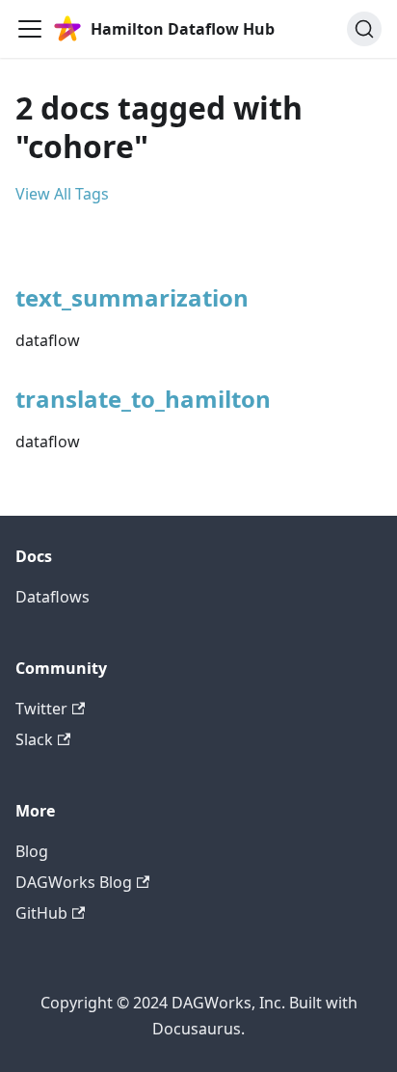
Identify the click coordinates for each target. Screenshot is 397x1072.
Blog (31, 851)
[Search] (364, 29)
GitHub (41, 913)
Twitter (41, 708)
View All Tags (62, 193)
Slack (34, 739)
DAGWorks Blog (73, 882)
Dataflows (52, 596)
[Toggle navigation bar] (29, 28)
